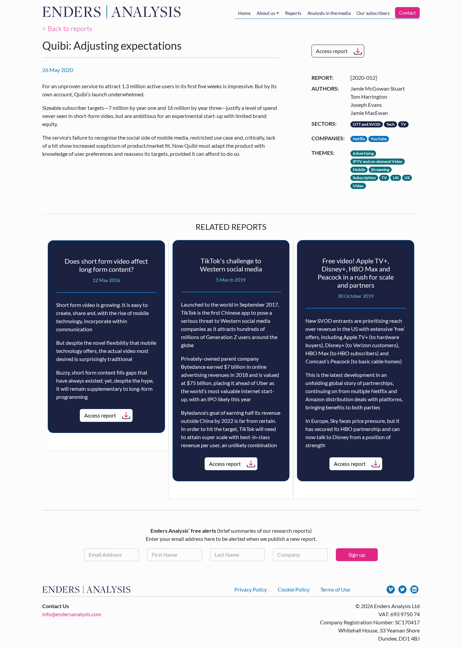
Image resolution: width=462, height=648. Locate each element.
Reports (293, 13)
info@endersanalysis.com (71, 614)
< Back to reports (67, 28)
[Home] (113, 12)
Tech (390, 124)
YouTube (379, 138)
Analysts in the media (329, 13)
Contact (407, 13)
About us (266, 13)
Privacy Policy (250, 589)
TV (403, 124)
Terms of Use (335, 589)
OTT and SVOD (366, 124)
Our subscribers (372, 13)
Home (244, 13)
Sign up (356, 554)
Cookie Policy (293, 589)
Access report (332, 51)
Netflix (359, 138)
